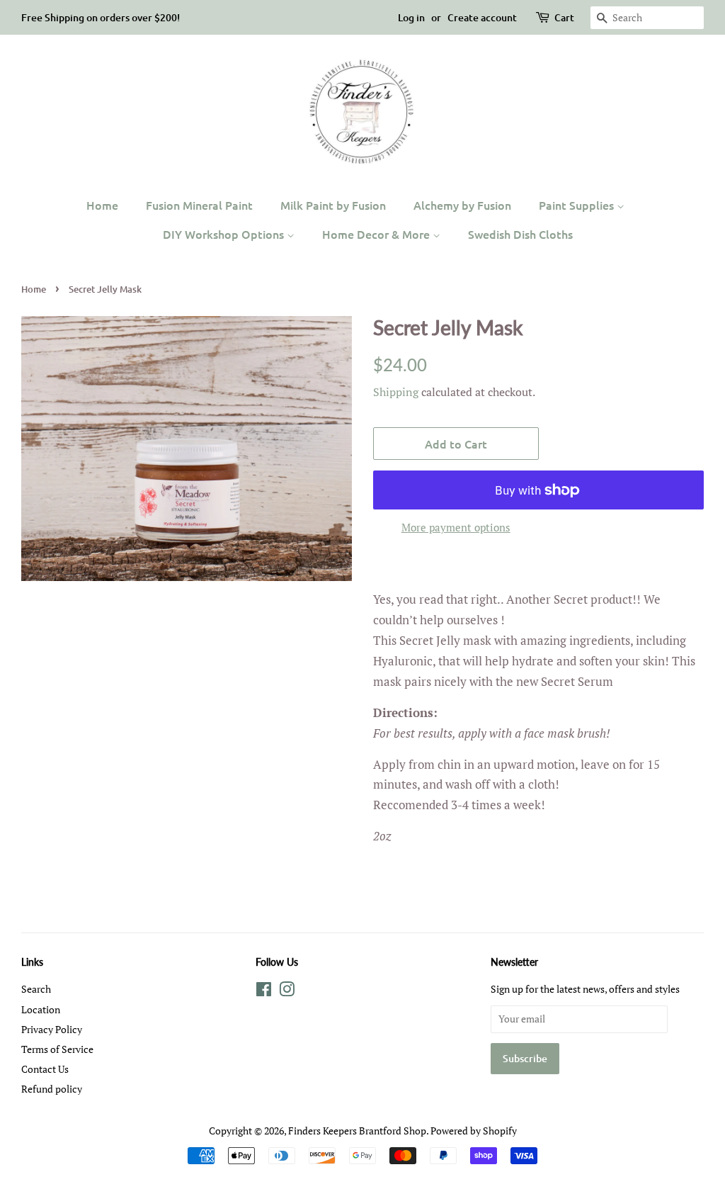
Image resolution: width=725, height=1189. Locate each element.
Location (40, 1009)
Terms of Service (57, 1049)
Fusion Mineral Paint (199, 205)
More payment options (455, 527)
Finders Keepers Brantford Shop (357, 1130)
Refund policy (51, 1088)
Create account (482, 17)
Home (102, 205)
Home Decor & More (377, 234)
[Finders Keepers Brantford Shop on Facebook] (264, 991)
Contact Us (45, 1069)
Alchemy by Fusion (462, 205)
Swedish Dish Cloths (520, 234)
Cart (564, 17)
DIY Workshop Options (225, 234)
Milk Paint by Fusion (333, 205)
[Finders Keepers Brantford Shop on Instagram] (287, 991)
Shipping (395, 392)
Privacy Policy (51, 1029)
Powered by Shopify (473, 1130)
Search (36, 989)
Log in (411, 17)
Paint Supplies (578, 205)
